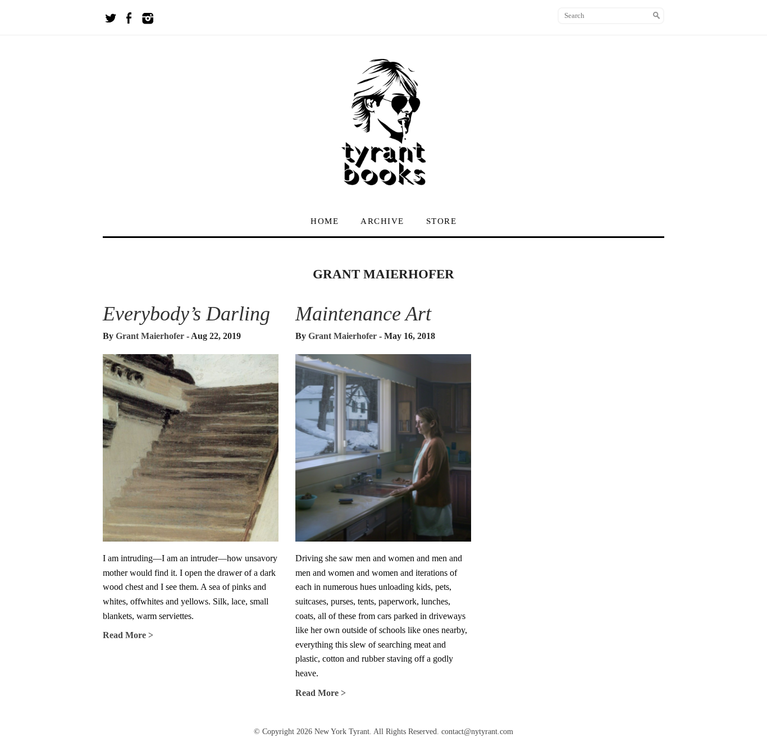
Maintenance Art (363, 314)
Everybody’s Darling (186, 314)
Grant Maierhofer (150, 336)
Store (441, 221)
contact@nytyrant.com (477, 731)
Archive (382, 221)
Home (325, 221)
